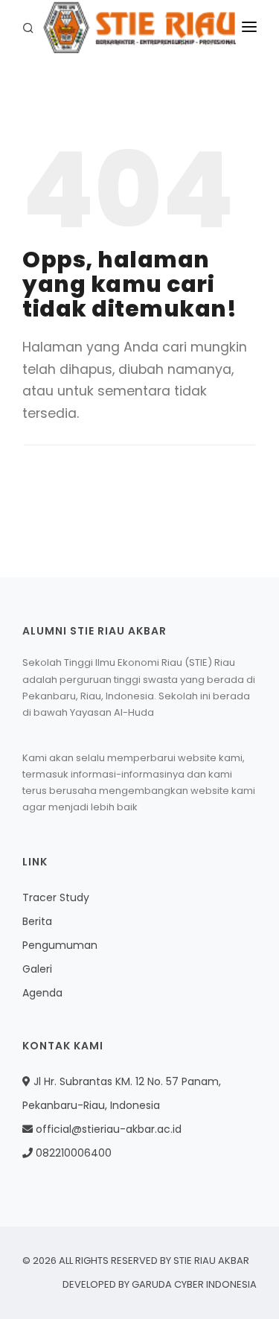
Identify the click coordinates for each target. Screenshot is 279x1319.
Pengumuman (59, 945)
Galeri (37, 969)
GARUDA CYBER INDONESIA (194, 1284)
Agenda (42, 992)
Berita (37, 921)
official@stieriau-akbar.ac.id (109, 1129)
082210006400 (72, 1152)
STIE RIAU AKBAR (211, 1260)
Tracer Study (55, 897)
